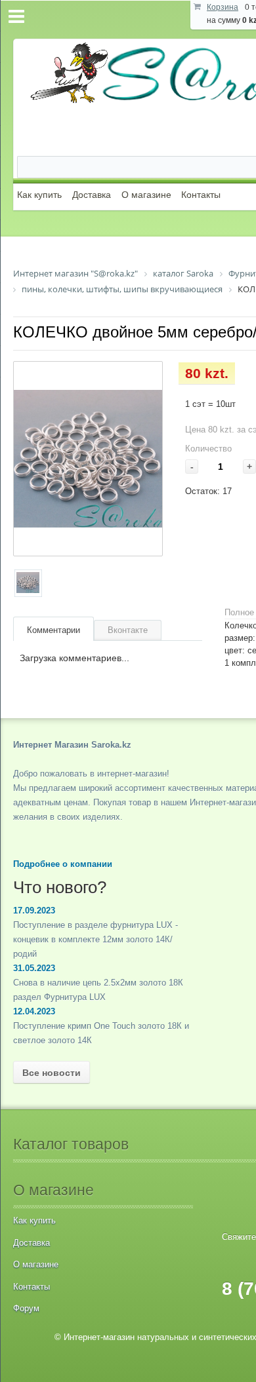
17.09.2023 (34, 910)
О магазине (146, 194)
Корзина (222, 7)
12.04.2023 (34, 1011)
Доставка (91, 194)
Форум (26, 1308)
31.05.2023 (34, 968)
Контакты (201, 194)
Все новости (51, 1072)
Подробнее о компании (62, 864)
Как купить (39, 194)
